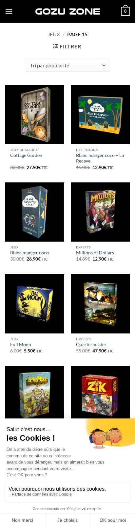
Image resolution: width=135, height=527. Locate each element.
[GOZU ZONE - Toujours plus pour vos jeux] (67, 11)
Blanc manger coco (29, 252)
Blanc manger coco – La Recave (100, 158)
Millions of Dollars (95, 252)
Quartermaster (91, 344)
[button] (9, 11)
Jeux (54, 34)
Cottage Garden (26, 155)
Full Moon (20, 344)
